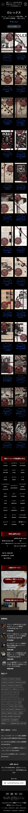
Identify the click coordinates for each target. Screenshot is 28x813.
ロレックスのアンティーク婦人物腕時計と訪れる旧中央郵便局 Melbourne (13, 737)
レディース (4, 703)
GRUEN (4, 686)
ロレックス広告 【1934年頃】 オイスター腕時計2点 (21, 90)
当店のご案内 (6, 797)
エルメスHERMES (22, 471)
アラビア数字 (12, 689)
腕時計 (21, 713)
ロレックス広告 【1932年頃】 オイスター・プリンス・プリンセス (7, 58)
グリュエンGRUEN (14, 478)
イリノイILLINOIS (5, 464)
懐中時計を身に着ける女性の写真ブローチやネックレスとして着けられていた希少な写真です (20, 543)
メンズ (21, 699)
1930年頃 (4, 682)
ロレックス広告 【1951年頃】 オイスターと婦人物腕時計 (7, 282)
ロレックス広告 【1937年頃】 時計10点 (7, 154)
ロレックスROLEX (5, 523)
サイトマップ (14, 800)
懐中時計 (11, 709)
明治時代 (4, 713)
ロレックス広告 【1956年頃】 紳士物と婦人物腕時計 (21, 347)
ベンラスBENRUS (22, 509)
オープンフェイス (6, 696)
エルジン (11, 692)
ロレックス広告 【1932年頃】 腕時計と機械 (21, 57)
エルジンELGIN (14, 471)
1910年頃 (10, 679)
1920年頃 (17, 679)
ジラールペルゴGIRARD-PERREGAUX (22, 486)
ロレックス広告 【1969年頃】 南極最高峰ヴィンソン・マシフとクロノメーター (21, 413)
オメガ (17, 692)
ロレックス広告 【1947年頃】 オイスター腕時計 (7, 250)
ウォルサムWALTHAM (5, 471)
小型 (7, 709)
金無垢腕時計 (14, 720)
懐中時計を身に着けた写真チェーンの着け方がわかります (7, 543)
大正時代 (20, 706)
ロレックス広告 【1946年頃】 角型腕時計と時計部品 (21, 219)
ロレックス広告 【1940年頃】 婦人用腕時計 (7, 187)
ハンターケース (14, 699)
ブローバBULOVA (5, 509)
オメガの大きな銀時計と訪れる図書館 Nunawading (13, 743)
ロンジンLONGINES (13, 523)
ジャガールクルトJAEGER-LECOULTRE (5, 486)
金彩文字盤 (17, 716)
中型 (11, 706)
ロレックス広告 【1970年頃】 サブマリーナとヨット (7, 446)
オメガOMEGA (5, 478)
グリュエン (15, 696)
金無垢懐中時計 (6, 720)
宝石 (3, 709)
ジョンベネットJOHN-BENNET (14, 487)
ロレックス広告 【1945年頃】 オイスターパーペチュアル (7, 219)
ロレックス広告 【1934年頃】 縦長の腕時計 (7, 122)
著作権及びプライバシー (18, 797)
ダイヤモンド (5, 699)
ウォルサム (4, 692)
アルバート (20, 689)
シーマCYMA (22, 478)
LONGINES (10, 686)
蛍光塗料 (10, 716)
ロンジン (11, 703)
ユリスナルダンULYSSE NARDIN (22, 516)
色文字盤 (4, 716)
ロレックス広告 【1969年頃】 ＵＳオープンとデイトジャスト (21, 380)
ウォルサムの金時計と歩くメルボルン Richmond (13, 755)
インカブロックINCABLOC (14, 464)
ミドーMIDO (5, 516)
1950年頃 (17, 682)
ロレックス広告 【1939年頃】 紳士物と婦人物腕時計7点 (21, 155)
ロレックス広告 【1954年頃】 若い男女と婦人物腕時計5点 (21, 315)
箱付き (16, 713)
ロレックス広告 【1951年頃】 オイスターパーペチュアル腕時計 (21, 282)
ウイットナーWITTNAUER (22, 464)
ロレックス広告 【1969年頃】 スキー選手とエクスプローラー (7, 412)
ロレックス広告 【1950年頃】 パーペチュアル (21, 250)
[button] (2, 4)
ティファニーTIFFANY (22, 495)
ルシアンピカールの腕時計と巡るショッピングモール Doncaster (13, 749)
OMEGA (17, 686)
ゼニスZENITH (5, 495)
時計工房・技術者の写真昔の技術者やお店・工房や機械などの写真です (7, 555)
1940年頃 (10, 682)
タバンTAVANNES (14, 495)
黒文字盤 (23, 723)
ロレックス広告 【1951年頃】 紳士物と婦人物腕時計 (7, 315)
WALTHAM (4, 689)
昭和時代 (10, 713)
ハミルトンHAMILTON (14, 502)
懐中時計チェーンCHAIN (22, 523)
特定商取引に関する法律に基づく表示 (14, 798)
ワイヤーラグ (5, 706)
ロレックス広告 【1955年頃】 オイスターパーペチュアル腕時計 (7, 347)
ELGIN (23, 682)
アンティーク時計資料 (15, 16)
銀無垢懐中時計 (15, 723)
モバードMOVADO (14, 516)
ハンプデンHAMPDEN (22, 502)
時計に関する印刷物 (15, 17)
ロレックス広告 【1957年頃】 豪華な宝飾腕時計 (7, 379)
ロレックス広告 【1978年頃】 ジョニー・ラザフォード (21, 446)
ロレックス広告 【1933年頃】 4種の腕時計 (7, 89)
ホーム (3, 16)
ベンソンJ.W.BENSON (14, 509)
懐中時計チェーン (20, 709)
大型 (15, 706)
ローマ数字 (18, 703)
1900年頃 (4, 679)
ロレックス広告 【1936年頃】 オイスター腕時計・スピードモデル (21, 123)
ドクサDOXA (5, 502)
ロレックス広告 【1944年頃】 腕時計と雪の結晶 (21, 187)
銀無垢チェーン (6, 723)
